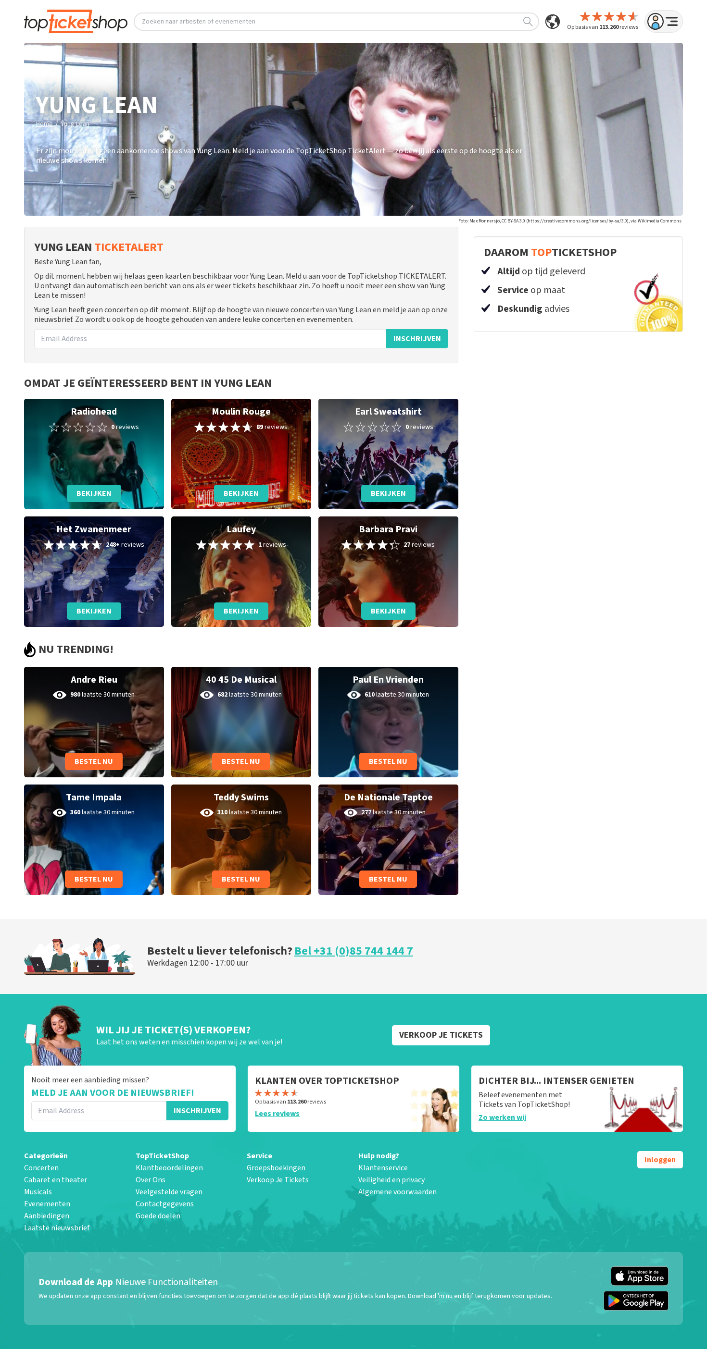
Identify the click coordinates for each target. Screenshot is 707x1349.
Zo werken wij (502, 1117)
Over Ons (150, 1180)
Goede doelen (158, 1216)
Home (44, 124)
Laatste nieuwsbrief (56, 1228)
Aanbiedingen (46, 1216)
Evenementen (47, 1204)
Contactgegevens (165, 1204)
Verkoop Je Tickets (278, 1180)
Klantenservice (383, 1168)
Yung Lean (75, 124)
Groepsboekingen (276, 1168)
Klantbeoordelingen (169, 1168)
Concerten (41, 1168)
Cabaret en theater (55, 1180)
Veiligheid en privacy (391, 1180)
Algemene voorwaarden (397, 1192)
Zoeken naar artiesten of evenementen (198, 21)
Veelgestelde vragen (169, 1192)
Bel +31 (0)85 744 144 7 (353, 951)
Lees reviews (277, 1113)
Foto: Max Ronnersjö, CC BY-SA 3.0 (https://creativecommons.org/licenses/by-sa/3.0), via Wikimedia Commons (570, 221)
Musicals (38, 1192)
